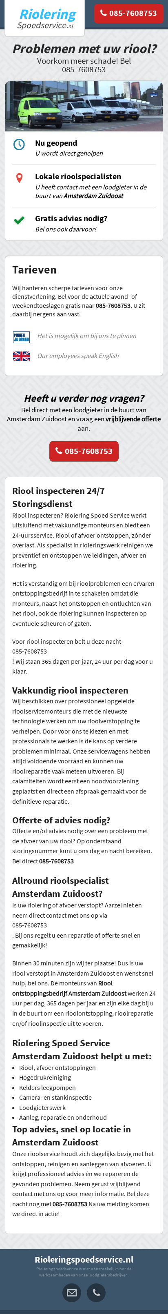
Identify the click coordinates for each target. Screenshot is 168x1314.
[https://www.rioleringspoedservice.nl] (44, 18)
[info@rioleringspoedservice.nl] (71, 1292)
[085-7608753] (128, 13)
